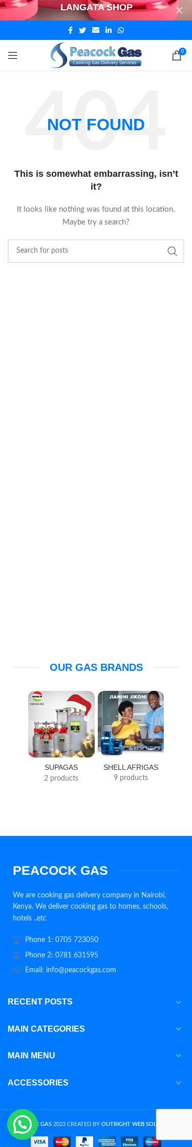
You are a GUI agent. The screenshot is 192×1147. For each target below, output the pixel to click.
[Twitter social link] (82, 30)
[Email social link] (95, 30)
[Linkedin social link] (108, 30)
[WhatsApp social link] (121, 30)
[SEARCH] (172, 251)
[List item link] (96, 940)
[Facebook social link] (70, 30)
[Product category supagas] (61, 740)
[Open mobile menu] (13, 55)
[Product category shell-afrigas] (131, 740)
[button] (22, 1124)
